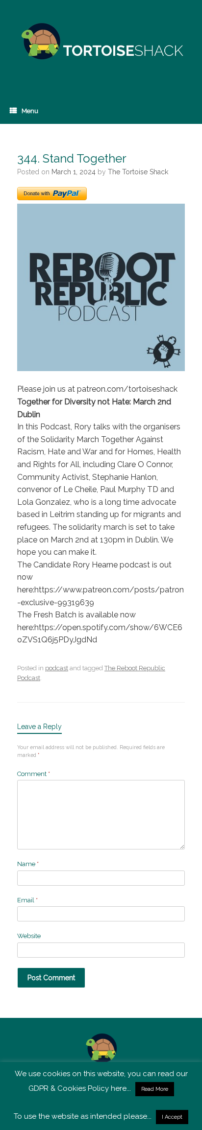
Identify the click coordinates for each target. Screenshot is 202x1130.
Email (27, 900)
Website (29, 936)
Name (28, 864)
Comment (33, 773)
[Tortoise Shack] (101, 41)
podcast (56, 668)
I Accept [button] (172, 1117)
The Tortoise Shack (138, 172)
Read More (154, 1089)
